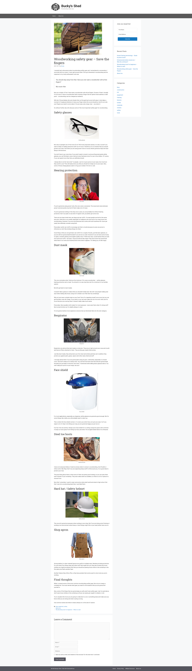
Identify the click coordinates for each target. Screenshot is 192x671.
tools (118, 113)
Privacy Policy (120, 668)
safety (65, 606)
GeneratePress (70, 668)
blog (57, 606)
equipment (61, 606)
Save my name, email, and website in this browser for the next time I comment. (78, 654)
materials (119, 105)
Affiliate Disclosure (130, 668)
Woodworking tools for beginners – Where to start (68, 609)
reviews (119, 107)
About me (60, 16)
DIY (118, 92)
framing (119, 97)
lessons (119, 100)
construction (120, 90)
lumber (119, 102)
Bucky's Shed (71, 6)
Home (54, 16)
